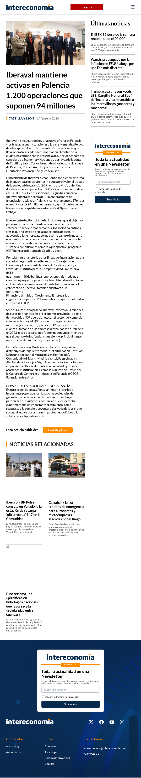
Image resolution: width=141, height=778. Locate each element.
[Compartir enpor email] (133, 748)
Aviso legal (51, 752)
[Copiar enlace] (133, 754)
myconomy (12, 746)
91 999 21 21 (91, 753)
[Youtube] (111, 722)
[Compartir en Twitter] (133, 727)
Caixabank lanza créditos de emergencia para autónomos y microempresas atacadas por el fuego (66, 510)
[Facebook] (101, 722)
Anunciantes (13, 752)
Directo (87, 7)
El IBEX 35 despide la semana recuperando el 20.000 (113, 36)
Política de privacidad (57, 757)
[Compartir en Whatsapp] (133, 741)
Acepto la (62, 696)
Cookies (49, 763)
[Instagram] (122, 722)
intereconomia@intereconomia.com (104, 748)
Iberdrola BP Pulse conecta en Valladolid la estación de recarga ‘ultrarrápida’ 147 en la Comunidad (24, 510)
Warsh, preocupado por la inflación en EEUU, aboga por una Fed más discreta (112, 63)
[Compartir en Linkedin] (133, 734)
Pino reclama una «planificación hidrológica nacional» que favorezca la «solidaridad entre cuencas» (22, 604)
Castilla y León (21, 118)
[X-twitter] (91, 722)
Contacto (50, 746)
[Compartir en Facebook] (133, 720)
